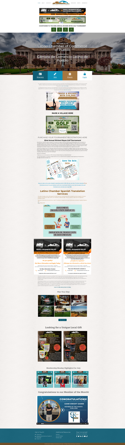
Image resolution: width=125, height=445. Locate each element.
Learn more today (64, 86)
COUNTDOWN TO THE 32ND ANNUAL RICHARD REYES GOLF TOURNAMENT (62, 26)
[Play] (37, 423)
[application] (62, 410)
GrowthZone (77, 443)
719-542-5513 (38, 434)
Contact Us (38, 438)
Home (39, 2)
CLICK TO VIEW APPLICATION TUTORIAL (62, 287)
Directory (58, 434)
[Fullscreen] (87, 423)
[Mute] (85, 423)
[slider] (61, 423)
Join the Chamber (59, 436)
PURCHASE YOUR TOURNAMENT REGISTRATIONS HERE (62, 137)
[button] (62, 410)
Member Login (59, 437)
